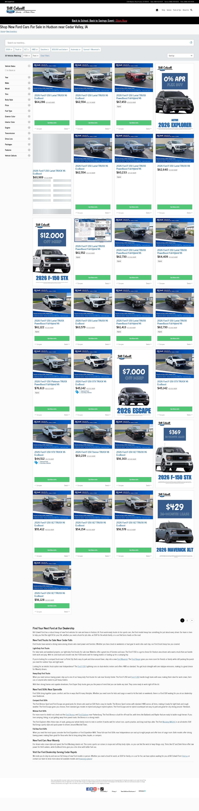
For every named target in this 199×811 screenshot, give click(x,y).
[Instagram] (98, 789)
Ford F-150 (82, 666)
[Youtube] (94, 789)
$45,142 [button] (85, 388)
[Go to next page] (192, 620)
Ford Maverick (122, 659)
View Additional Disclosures (128, 791)
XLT (26, 49)
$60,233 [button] (126, 172)
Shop (163, 10)
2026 (9, 49)
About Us (186, 10)
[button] (133, 106)
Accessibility (103, 791)
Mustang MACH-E (169, 721)
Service (169, 10)
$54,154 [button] (85, 529)
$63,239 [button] (85, 455)
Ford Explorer (84, 714)
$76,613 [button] (44, 388)
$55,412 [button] (44, 529)
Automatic (75, 49)
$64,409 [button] (167, 256)
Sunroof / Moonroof (92, 49)
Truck (18, 49)
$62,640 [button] (167, 169)
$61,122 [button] (44, 327)
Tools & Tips (177, 10)
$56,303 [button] (126, 458)
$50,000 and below (60, 49)
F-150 (26, 55)
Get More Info (52, 122)
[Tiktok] (102, 789)
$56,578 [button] (126, 529)
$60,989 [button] (42, 177)
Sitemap (93, 791)
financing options (85, 758)
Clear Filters (45, 55)
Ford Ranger (136, 659)
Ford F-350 (135, 676)
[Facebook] (91, 789)
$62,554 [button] (85, 102)
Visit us (185, 755)
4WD (35, 49)
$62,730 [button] (126, 256)
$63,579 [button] (85, 327)
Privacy (114, 791)
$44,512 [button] (44, 458)
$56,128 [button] (44, 599)
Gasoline (45, 49)
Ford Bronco (70, 714)
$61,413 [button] (126, 327)
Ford (34, 55)
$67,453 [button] (126, 102)
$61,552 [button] (85, 252)
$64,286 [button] (45, 102)
